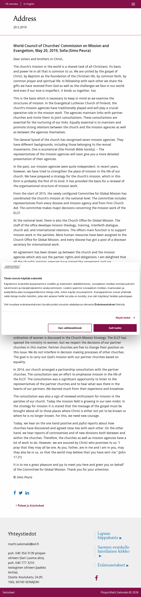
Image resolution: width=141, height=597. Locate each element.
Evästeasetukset (111, 565)
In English (29, 3)
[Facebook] (15, 493)
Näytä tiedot (123, 317)
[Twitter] (21, 493)
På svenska (11, 3)
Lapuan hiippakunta (108, 535)
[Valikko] (133, 4)
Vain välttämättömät (70, 327)
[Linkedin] (27, 493)
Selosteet (9, 592)
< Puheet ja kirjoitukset (29, 505)
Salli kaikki (115, 327)
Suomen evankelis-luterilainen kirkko (114, 549)
